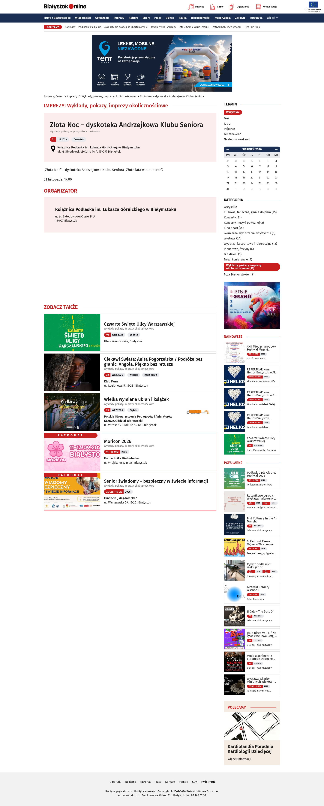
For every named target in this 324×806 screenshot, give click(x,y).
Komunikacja (270, 6)
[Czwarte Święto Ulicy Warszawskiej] (234, 444)
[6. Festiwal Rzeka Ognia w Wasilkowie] (234, 547)
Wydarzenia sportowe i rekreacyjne (248, 243)
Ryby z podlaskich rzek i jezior (259, 566)
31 (227, 188)
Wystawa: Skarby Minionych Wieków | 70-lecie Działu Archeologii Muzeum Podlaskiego (260, 680)
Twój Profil (208, 781)
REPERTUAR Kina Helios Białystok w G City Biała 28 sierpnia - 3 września (261, 394)
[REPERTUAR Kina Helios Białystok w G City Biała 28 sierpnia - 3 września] (234, 398)
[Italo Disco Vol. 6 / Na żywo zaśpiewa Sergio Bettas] (234, 639)
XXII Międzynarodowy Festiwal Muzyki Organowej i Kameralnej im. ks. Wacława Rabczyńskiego (261, 348)
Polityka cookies (144, 791)
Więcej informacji (239, 759)
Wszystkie (233, 112)
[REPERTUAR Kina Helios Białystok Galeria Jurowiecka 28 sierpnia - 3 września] (234, 421)
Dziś (226, 118)
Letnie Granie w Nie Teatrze (194, 27)
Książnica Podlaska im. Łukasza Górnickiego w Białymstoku (98, 147)
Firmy (220, 6)
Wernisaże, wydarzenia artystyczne (247, 233)
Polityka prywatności (118, 791)
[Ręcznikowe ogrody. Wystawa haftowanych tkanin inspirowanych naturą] (234, 501)
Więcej (271, 18)
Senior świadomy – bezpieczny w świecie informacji (156, 481)
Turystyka (256, 18)
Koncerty (230, 217)
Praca (157, 18)
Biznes (170, 18)
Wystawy (230, 238)
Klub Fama (111, 381)
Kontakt (170, 781)
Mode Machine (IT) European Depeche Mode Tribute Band (260, 657)
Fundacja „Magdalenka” (120, 498)
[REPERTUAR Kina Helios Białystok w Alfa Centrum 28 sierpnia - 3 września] (234, 375)
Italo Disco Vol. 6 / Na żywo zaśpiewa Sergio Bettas (261, 634)
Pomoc (183, 781)
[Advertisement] (130, 268)
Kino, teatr (231, 228)
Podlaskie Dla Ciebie (89, 27)
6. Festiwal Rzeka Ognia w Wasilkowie (260, 543)
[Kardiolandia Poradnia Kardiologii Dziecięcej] (252, 726)
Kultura (133, 18)
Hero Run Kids (252, 27)
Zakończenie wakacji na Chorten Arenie (126, 27)
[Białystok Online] (65, 7)
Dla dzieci (230, 254)
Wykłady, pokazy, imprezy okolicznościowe (109, 96)
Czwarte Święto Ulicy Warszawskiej (139, 324)
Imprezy (199, 6)
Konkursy (70, 27)
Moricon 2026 (117, 441)
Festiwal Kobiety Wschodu (226, 27)
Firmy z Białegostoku (57, 18)
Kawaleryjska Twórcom (163, 27)
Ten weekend (233, 134)
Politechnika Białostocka (121, 458)
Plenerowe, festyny (236, 249)
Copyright (164, 791)
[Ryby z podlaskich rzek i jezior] (234, 570)
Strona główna (53, 96)
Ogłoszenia (243, 6)
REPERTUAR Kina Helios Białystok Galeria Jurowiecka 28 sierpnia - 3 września (261, 417)
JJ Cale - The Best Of (260, 611)
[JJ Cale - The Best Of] (234, 616)
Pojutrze (229, 129)
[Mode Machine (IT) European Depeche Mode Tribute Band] (234, 662)
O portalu (116, 781)
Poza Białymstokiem (237, 274)
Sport (146, 18)
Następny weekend (237, 139)
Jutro (227, 123)
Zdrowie (240, 18)
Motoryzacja (223, 18)
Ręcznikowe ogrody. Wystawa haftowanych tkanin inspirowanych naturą (262, 497)
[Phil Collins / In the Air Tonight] (234, 524)
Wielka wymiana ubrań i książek (136, 399)
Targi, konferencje (236, 259)
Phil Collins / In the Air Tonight (262, 520)
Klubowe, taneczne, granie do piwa (247, 212)
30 (276, 183)
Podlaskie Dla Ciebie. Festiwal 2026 (261, 474)
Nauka (182, 18)
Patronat (145, 781)
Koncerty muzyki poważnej (242, 222)
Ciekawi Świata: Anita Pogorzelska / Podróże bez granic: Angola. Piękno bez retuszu (153, 362)
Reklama (130, 781)
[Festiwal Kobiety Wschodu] (234, 593)
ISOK (194, 781)
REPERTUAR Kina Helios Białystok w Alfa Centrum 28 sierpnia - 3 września (262, 371)
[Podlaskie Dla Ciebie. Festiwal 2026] (234, 478)
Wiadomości (83, 18)
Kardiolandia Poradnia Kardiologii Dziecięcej (250, 749)
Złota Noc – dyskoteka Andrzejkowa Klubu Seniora (172, 96)
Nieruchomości (200, 18)
